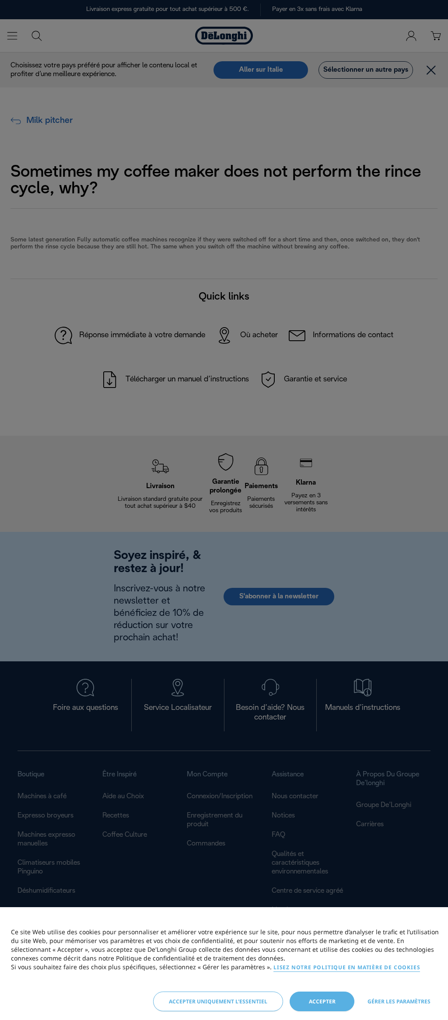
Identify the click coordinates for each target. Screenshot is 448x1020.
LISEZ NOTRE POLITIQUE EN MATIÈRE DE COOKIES (346, 967)
